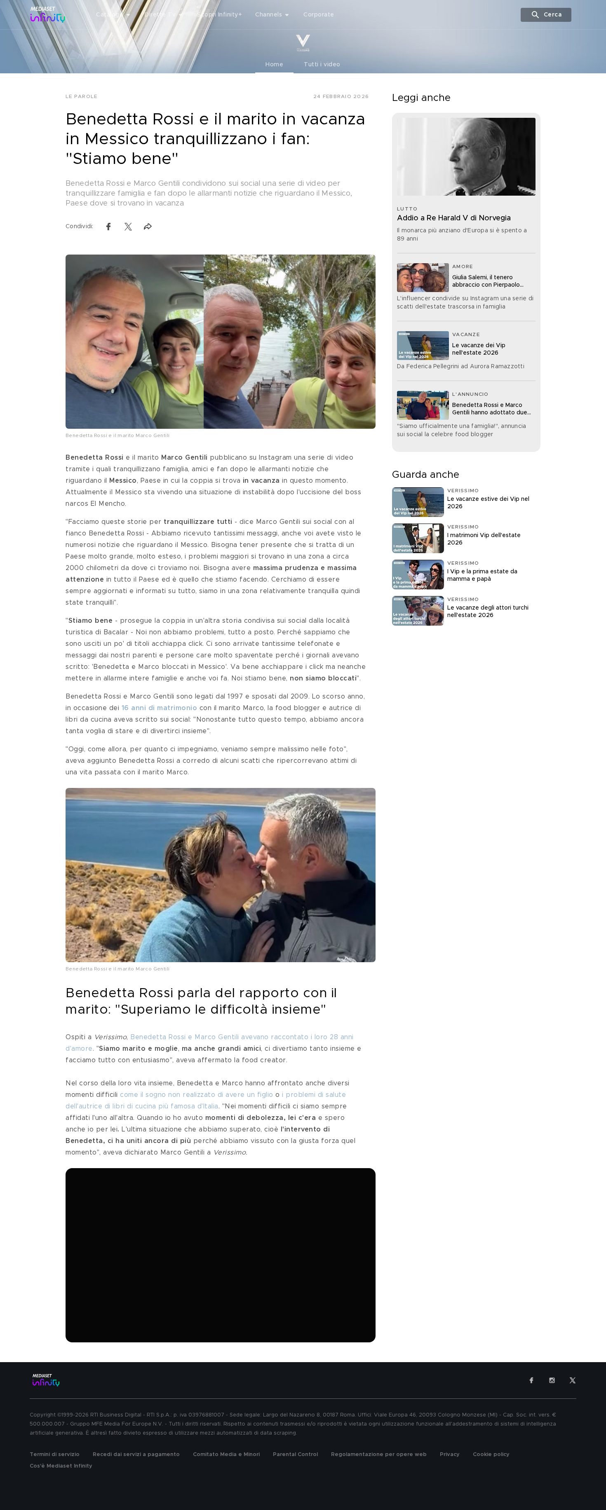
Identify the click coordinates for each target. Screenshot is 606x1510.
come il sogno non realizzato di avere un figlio (197, 1095)
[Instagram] (552, 1380)
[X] (572, 1380)
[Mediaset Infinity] (48, 14)
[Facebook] (531, 1380)
